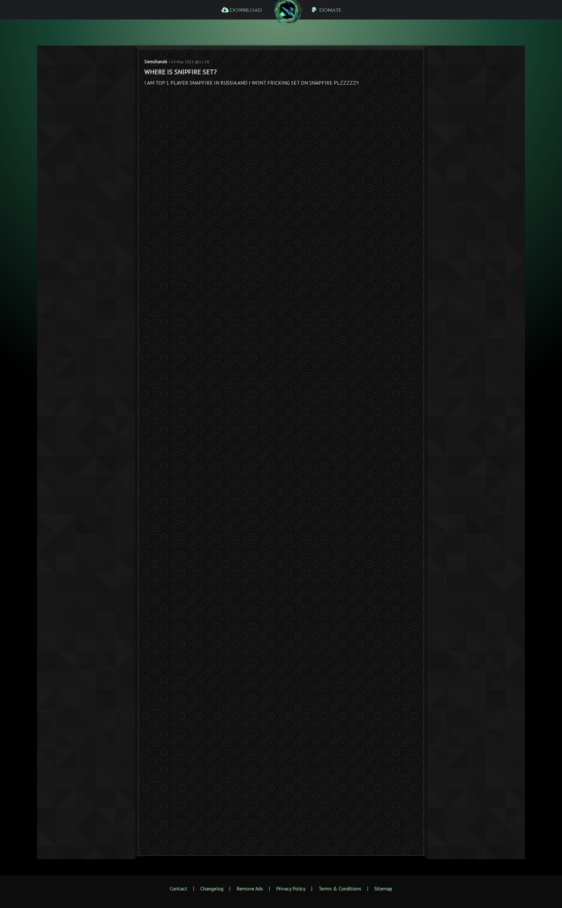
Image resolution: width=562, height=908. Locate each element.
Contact (178, 888)
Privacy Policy (290, 888)
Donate (329, 10)
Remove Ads (249, 888)
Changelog (211, 888)
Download (245, 10)
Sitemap (383, 888)
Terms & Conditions (339, 888)
